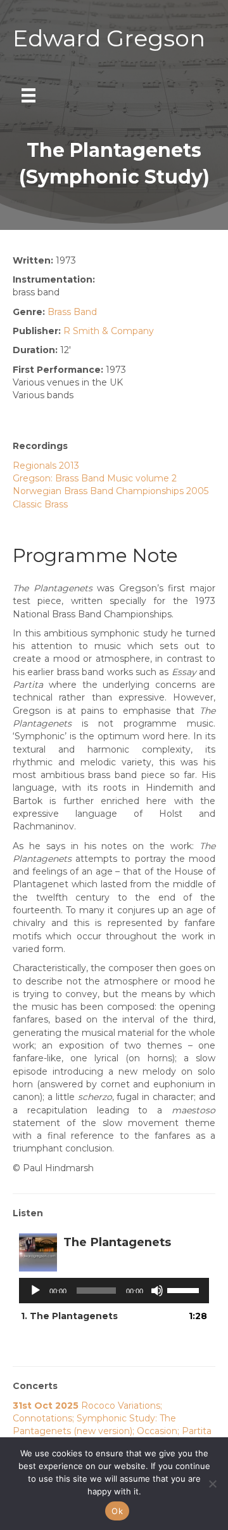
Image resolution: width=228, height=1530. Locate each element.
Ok (117, 1511)
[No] (212, 1483)
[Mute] (157, 1290)
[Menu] (28, 95)
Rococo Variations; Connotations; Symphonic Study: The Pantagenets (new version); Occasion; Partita (112, 1418)
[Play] (35, 1290)
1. (69, 1316)
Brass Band (72, 312)
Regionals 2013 (46, 465)
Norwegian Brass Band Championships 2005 (110, 491)
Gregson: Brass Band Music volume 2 (95, 478)
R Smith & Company (108, 331)
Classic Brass (40, 504)
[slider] (185, 1289)
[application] (114, 1290)
